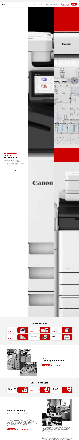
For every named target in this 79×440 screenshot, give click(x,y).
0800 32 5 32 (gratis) (57, 365)
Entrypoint (55, 4)
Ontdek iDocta (48, 4)
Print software (40, 4)
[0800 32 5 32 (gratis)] (51, 365)
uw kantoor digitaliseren (55, 389)
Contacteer (62, 3)
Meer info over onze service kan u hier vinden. (15, 425)
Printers (33, 4)
